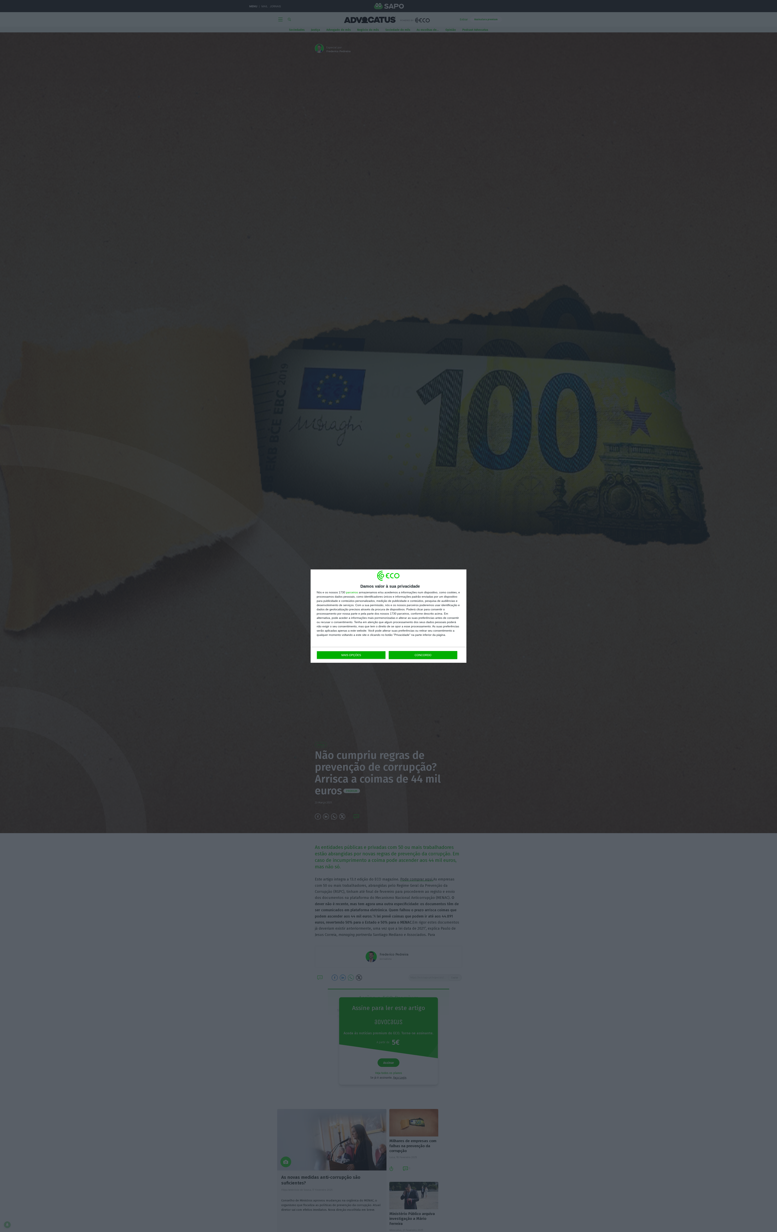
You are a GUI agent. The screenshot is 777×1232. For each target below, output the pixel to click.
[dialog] (388, 616)
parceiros (352, 592)
